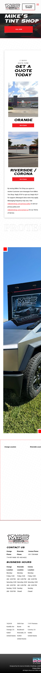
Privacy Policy (36, 668)
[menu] (38, 4)
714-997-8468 (11, 557)
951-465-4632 (22, 557)
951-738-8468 (33, 554)
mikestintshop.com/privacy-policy (19, 204)
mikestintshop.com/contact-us (18, 210)
